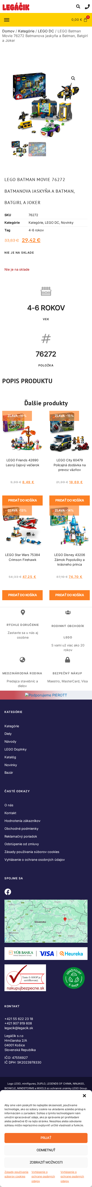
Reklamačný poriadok (20, 836)
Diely (8, 734)
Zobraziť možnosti (46, 1162)
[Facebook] (7, 891)
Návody (10, 741)
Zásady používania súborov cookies (16, 1174)
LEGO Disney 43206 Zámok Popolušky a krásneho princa (69, 559)
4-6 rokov (36, 230)
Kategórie (26, 31)
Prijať (46, 1138)
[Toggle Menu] (6, 19)
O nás (8, 805)
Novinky (67, 222)
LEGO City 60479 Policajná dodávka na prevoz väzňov (70, 465)
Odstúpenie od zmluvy (21, 844)
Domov (8, 31)
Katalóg (10, 757)
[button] (85, 1096)
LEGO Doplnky (15, 749)
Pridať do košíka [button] (22, 500)
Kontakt (10, 813)
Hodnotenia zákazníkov (22, 821)
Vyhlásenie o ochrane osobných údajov (43, 1176)
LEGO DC (46, 31)
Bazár (8, 772)
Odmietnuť (46, 1150)
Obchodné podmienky (21, 828)
